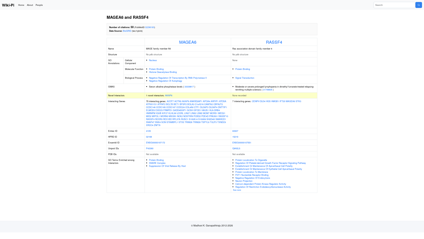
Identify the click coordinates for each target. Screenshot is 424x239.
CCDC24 (180, 107)
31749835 (267, 89)
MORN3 (164, 116)
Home (21, 4)
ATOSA (222, 101)
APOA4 (206, 101)
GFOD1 (197, 110)
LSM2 (199, 113)
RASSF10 (223, 116)
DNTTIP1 (222, 107)
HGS (268, 101)
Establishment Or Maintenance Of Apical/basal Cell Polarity (264, 165)
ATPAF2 (161, 104)
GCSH (190, 110)
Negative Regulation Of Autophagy (165, 80)
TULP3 (213, 122)
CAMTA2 (208, 104)
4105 (148, 130)
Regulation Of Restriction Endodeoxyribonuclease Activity (263, 186)
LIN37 (187, 113)
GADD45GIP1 (179, 110)
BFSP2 (183, 104)
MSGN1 (172, 116)
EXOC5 (159, 110)
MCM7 (206, 113)
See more (237, 190)
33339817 (189, 86)
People (39, 4)
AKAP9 (185, 101)
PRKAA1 (213, 116)
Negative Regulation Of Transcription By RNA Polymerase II (178, 77)
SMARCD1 (220, 119)
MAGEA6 (187, 42)
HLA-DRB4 (214, 110)
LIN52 (193, 113)
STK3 (298, 101)
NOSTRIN (188, 116)
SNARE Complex (157, 162)
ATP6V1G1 (151, 104)
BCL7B (169, 104)
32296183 (149, 27)
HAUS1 (205, 110)
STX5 (181, 122)
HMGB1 (275, 101)
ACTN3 (177, 101)
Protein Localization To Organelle (251, 159)
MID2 (148, 116)
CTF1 (196, 107)
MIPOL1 (156, 116)
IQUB (158, 113)
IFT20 (282, 101)
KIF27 (165, 113)
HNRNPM (150, 113)
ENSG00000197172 (155, 142)
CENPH (255, 101)
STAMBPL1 (172, 122)
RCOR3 (158, 119)
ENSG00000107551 (241, 142)
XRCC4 (149, 125)
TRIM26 (188, 122)
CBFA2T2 (218, 104)
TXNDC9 (221, 122)
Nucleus (153, 60)
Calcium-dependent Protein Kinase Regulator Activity (260, 183)
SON (163, 122)
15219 (235, 136)
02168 (149, 136)
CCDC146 (151, 107)
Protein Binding (156, 69)
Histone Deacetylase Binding (163, 72)
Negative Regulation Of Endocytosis (252, 177)
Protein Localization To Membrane (251, 171)
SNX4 (158, 122)
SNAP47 (150, 122)
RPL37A (176, 119)
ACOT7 (170, 101)
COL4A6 (189, 107)
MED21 (221, 113)
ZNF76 (157, 125)
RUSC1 (184, 119)
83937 (235, 130)
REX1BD (167, 119)
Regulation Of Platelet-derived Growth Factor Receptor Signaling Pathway (270, 162)
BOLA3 (190, 104)
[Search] (418, 5)
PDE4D (205, 116)
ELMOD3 (150, 110)
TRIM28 (197, 122)
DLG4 (262, 101)
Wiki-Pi (8, 5)
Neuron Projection (243, 180)
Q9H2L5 (236, 148)
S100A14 (193, 119)
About (30, 4)
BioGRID (127, 30)
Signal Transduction (244, 77)
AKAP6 (168, 95)
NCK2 (180, 116)
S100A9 (202, 119)
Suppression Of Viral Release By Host (167, 165)
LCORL (180, 113)
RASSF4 (274, 42)
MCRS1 (213, 113)
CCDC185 (161, 107)
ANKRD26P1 (196, 101)
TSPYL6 (205, 122)
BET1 (176, 104)
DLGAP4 (213, 107)
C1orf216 (199, 104)
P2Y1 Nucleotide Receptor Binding (251, 174)
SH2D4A (211, 119)
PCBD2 (197, 116)
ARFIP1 (214, 101)
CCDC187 (171, 107)
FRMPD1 (167, 110)
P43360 (149, 148)
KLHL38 (172, 113)
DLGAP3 (204, 107)
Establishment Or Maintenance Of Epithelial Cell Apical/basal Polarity (268, 168)
